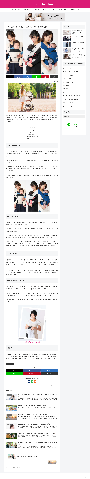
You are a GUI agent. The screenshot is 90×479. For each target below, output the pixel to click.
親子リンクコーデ (67, 106)
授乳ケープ (66, 92)
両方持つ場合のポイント (32, 136)
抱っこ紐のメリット (31, 130)
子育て (38, 364)
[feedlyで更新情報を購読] (32, 381)
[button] (54, 76)
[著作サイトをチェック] (29, 381)
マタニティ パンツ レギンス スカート (72, 72)
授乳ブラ (65, 89)
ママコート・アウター (68, 102)
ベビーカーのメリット (32, 132)
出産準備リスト (24, 364)
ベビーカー (18, 364)
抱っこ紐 (43, 364)
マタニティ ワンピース (68, 68)
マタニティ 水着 (67, 78)
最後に (28, 138)
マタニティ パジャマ (68, 75)
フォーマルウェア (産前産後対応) (71, 96)
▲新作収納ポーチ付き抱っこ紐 (32, 342)
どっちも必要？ (30, 134)
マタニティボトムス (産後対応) (71, 99)
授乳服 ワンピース (68, 82)
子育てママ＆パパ (10, 364)
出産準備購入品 (32, 364)
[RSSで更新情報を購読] (35, 381)
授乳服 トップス (67, 85)
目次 (30, 127)
